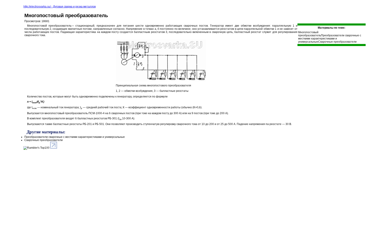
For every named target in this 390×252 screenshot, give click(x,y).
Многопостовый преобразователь (66, 15)
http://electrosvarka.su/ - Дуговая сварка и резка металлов (59, 6)
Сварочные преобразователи (337, 41)
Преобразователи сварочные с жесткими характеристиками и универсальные (329, 38)
